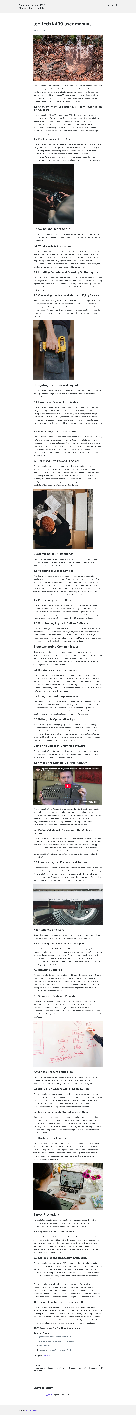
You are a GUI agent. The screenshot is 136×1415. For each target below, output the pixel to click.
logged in (48, 1394)
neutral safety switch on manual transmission (58, 1341)
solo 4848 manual (46, 1345)
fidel (35, 30)
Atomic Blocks (31, 1410)
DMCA (110, 5)
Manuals (46, 1355)
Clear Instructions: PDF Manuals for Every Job (32, 7)
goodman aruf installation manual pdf (55, 1337)
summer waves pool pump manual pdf (55, 1350)
